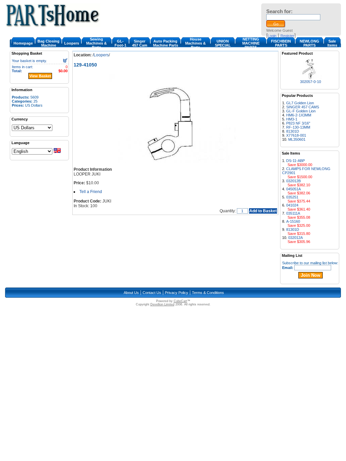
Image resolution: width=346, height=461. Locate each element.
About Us (131, 293)
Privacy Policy (176, 293)
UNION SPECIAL (223, 43)
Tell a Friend (90, 191)
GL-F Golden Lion (301, 111)
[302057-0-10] (310, 78)
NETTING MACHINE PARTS (251, 43)
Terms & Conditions (208, 293)
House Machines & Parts (195, 43)
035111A (293, 213)
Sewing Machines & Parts (96, 43)
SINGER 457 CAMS (302, 107)
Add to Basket (263, 211)
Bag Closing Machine (48, 43)
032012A (295, 238)
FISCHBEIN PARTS (281, 43)
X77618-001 (296, 135)
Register (287, 36)
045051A (293, 189)
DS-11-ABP (295, 161)
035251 (292, 197)
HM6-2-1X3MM (298, 115)
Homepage (23, 43)
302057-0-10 (310, 82)
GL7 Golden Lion (300, 103)
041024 (292, 205)
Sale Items (332, 43)
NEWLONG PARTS (309, 43)
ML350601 (296, 139)
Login (272, 36)
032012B (293, 181)
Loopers (71, 43)
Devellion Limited (162, 304)
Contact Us (152, 293)
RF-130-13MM (298, 127)
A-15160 (293, 221)
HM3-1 (291, 119)
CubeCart (180, 301)
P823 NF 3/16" (298, 123)
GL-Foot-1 (120, 43)
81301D (292, 131)
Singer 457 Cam (139, 43)
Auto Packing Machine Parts (165, 43)
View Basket (40, 76)
